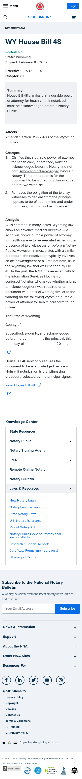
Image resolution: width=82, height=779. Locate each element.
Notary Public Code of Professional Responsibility (35, 535)
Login (73, 6)
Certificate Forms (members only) (34, 551)
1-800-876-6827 (41, 17)
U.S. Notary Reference (25, 521)
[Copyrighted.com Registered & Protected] (12, 768)
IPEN (14, 460)
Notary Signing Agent (27, 450)
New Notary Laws (15, 28)
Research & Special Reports (30, 544)
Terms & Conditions (18, 721)
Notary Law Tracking (25, 507)
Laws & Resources (24, 488)
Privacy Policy (14, 697)
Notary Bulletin (22, 479)
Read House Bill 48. (20, 385)
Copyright (12, 703)
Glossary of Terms (23, 557)
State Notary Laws (23, 514)
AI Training (13, 726)
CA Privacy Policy (17, 732)
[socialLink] (7, 682)
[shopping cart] (67, 17)
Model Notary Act (22, 527)
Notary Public (20, 441)
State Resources (23, 431)
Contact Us (13, 715)
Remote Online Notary (27, 469)
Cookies (11, 709)
